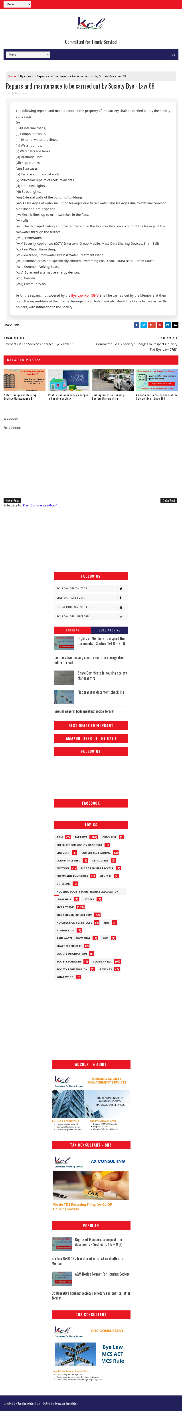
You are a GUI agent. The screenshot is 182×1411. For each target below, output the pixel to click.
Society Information (72, 953)
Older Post (169, 500)
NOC (106, 922)
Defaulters (100, 860)
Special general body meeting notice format (84, 711)
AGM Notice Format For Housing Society (102, 1274)
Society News (102, 961)
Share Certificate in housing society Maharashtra (102, 675)
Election (63, 868)
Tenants (106, 969)
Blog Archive (109, 630)
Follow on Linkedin (73, 616)
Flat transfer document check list (101, 692)
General (106, 876)
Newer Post (12, 500)
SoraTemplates (26, 1403)
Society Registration (72, 969)
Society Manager (69, 961)
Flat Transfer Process (97, 868)
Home (12, 76)
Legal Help (64, 899)
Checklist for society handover (79, 845)
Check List (109, 837)
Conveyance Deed (68, 860)
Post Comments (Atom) (40, 505)
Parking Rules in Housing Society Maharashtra (108, 397)
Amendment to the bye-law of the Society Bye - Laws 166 (157, 397)
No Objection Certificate (74, 922)
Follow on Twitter (72, 588)
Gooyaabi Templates (66, 1403)
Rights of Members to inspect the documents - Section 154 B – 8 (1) (101, 641)
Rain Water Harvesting (73, 938)
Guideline (63, 883)
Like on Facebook (71, 597)
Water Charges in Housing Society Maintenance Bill (20, 397)
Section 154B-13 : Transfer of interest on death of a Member (87, 1261)
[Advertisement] (91, 540)
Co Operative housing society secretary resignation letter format (89, 660)
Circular (63, 852)
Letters (88, 899)
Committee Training (96, 852)
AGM (60, 837)
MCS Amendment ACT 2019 (74, 915)
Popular (72, 630)
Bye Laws (26, 76)
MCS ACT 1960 (65, 907)
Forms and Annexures (72, 876)
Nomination (65, 930)
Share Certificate (69, 946)
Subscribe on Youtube (75, 607)
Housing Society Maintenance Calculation (88, 891)
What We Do (65, 977)
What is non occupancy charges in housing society (68, 397)
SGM (105, 938)
